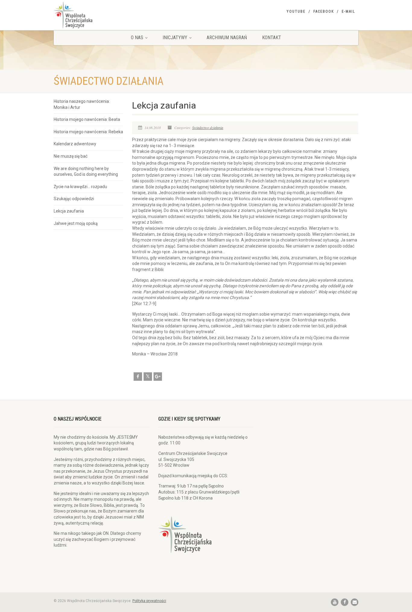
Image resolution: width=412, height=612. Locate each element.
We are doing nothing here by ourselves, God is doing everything (86, 171)
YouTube (296, 11)
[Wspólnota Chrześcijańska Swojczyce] (101, 15)
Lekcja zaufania (69, 211)
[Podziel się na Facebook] (138, 376)
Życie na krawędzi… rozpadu (80, 186)
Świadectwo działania (207, 127)
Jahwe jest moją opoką (76, 223)
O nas (137, 37)
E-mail (348, 11)
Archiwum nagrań (227, 37)
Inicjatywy (175, 37)
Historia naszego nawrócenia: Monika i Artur (82, 104)
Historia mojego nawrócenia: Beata (87, 119)
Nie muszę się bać (70, 156)
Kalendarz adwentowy (75, 143)
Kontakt (271, 37)
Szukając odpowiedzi (74, 198)
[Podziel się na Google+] (158, 376)
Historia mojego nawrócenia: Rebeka (88, 131)
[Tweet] (148, 376)
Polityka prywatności (149, 601)
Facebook (323, 11)
